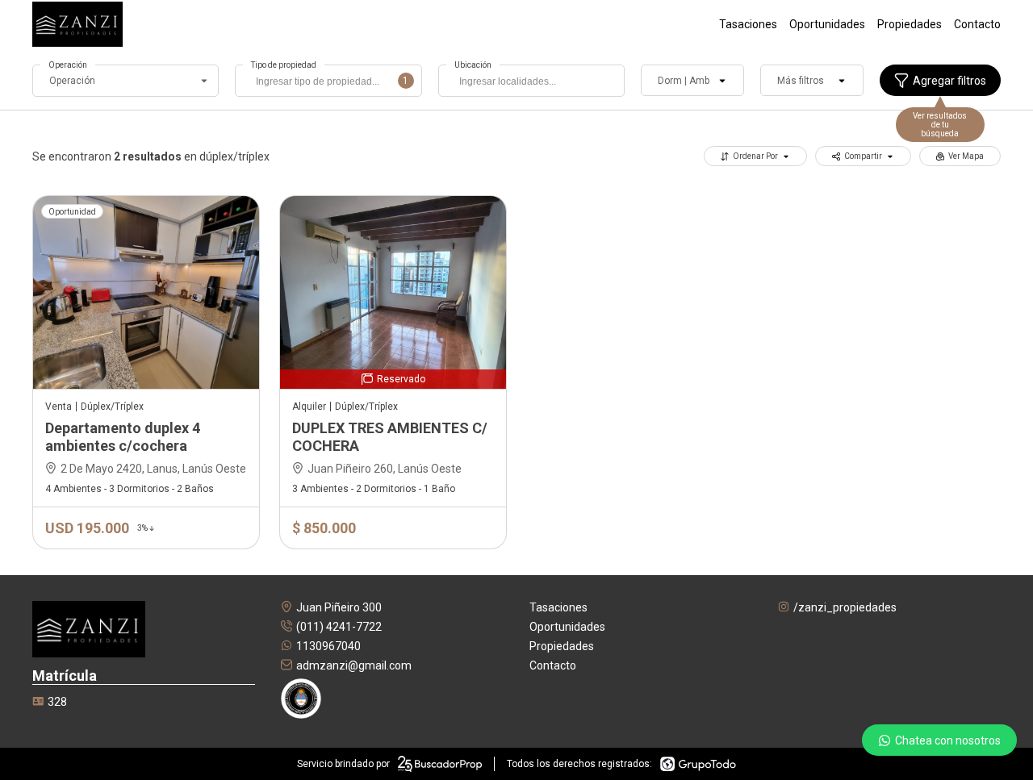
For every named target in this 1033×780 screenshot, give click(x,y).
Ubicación (472, 64)
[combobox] (328, 81)
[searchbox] (332, 83)
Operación (67, 64)
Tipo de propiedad (283, 64)
